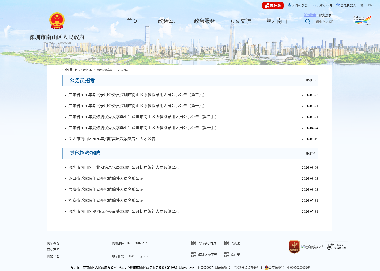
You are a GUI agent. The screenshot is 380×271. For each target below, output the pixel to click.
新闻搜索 (310, 15)
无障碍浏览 (300, 5)
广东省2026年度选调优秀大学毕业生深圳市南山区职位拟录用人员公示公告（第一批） (143, 128)
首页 (77, 70)
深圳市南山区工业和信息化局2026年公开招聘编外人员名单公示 (123, 167)
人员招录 (123, 70)
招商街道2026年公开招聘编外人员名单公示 (106, 200)
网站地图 (53, 256)
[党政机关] (294, 246)
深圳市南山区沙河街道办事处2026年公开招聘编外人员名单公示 (123, 211)
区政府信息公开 (106, 70)
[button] (207, 243)
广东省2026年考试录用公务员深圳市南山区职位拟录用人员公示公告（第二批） (137, 95)
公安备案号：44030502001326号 (290, 267)
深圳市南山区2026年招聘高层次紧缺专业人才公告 (111, 139)
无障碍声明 (324, 5)
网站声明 (53, 249)
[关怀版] (273, 5)
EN (370, 5)
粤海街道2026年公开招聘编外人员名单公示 (106, 189)
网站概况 (53, 243)
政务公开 (88, 70)
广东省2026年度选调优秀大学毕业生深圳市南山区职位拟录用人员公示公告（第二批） (143, 117)
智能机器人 (348, 5)
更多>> (311, 80)
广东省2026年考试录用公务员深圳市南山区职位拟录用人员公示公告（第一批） (137, 106)
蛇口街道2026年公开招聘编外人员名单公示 (106, 178)
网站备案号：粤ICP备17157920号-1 (238, 267)
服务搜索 (325, 15)
